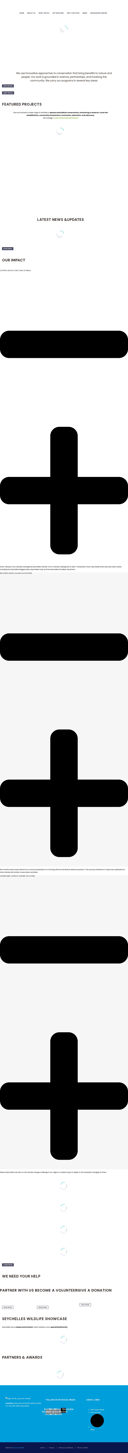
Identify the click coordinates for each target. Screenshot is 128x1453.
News (85, 13)
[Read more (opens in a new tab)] (64, 8)
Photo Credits (82, 1448)
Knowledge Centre (98, 13)
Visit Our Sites (73, 13)
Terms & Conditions (65, 1448)
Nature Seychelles (17, 1448)
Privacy (51, 1448)
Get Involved (58, 13)
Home (21, 13)
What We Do (44, 13)
